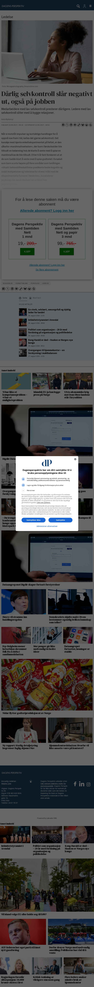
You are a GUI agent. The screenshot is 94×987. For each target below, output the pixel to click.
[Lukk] (75, 459)
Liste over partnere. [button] (43, 502)
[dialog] (47, 493)
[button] (47, 490)
